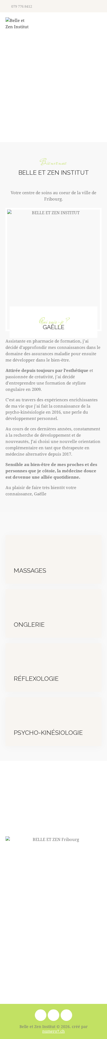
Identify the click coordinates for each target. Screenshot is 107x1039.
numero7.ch (53, 1031)
